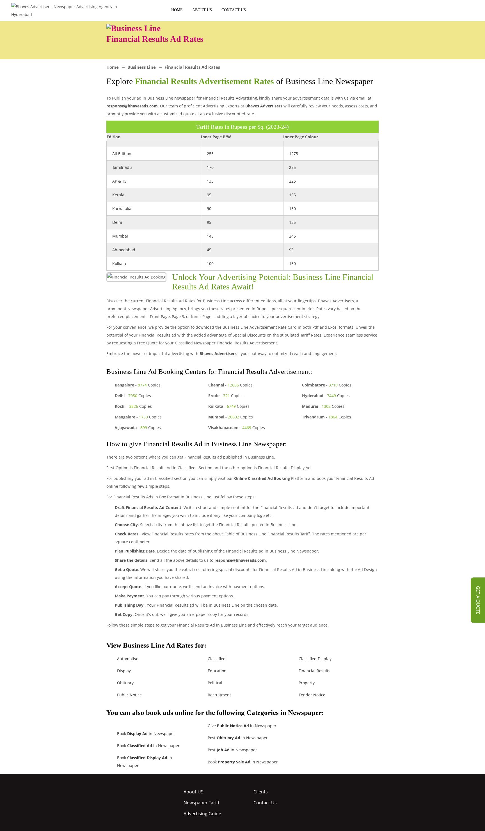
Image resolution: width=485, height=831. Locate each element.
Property (307, 682)
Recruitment (219, 695)
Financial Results (314, 670)
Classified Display (315, 658)
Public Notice (129, 695)
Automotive (127, 658)
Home (177, 10)
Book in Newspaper (146, 733)
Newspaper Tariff (201, 803)
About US (202, 10)
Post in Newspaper (238, 737)
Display (124, 670)
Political (215, 682)
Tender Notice (312, 695)
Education (217, 670)
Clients (260, 792)
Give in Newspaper (242, 725)
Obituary (125, 682)
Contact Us (233, 10)
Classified (217, 658)
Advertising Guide (202, 814)
